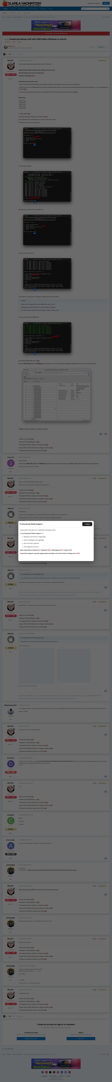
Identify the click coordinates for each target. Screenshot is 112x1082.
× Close (87, 524)
